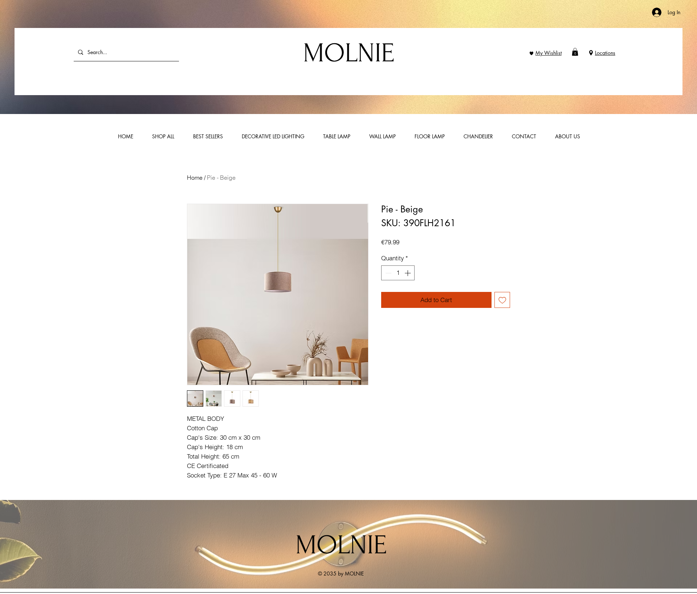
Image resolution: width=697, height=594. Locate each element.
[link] (575, 52)
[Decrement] (387, 273)
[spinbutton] (398, 273)
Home (195, 177)
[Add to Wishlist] (502, 300)
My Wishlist (548, 52)
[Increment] (408, 273)
